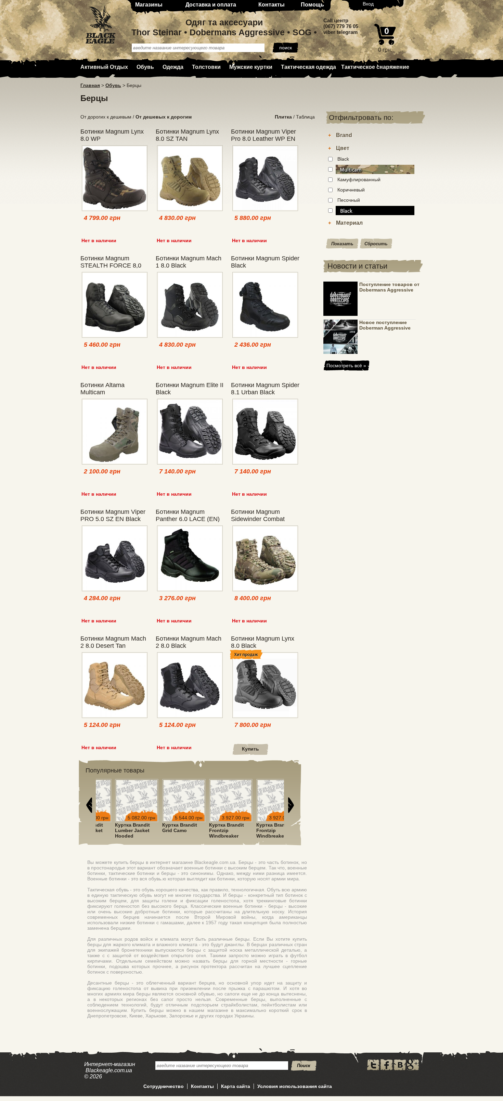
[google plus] (413, 1068)
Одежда (173, 67)
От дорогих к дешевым (105, 117)
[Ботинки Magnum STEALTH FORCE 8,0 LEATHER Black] (114, 305)
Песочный (348, 200)
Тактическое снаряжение (375, 67)
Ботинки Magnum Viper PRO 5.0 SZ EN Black (112, 515)
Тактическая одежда (308, 67)
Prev (89, 805)
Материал (349, 223)
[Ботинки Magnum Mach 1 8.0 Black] (189, 305)
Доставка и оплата (210, 5)
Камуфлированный (359, 179)
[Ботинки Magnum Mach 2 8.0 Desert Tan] (114, 686)
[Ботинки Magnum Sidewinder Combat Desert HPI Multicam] (265, 559)
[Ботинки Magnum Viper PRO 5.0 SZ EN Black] (114, 559)
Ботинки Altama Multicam (102, 389)
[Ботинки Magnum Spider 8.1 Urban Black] (265, 432)
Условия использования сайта (294, 1086)
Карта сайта (235, 1086)
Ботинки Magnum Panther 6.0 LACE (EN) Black (188, 519)
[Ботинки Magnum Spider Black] (265, 305)
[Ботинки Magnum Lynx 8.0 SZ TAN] (189, 179)
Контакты (271, 5)
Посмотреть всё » (346, 365)
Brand (344, 135)
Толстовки (206, 67)
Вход (368, 4)
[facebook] (386, 1068)
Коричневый (351, 190)
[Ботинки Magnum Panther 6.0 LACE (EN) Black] (189, 559)
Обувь (145, 67)
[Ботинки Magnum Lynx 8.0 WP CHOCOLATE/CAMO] (114, 179)
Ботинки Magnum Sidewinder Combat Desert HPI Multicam (259, 519)
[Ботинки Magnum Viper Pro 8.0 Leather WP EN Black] (265, 179)
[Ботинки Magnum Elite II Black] (189, 432)
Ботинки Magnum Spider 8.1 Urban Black (265, 389)
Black (343, 159)
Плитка (283, 117)
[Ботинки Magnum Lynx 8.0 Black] (265, 686)
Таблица (305, 117)
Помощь (312, 5)
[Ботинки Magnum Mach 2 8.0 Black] (189, 686)
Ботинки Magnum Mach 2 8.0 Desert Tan (113, 642)
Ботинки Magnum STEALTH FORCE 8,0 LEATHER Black (110, 265)
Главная (90, 85)
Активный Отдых (104, 67)
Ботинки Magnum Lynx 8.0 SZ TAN (187, 135)
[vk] (400, 1068)
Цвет (342, 148)
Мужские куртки (250, 67)
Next (290, 805)
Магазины (149, 5)
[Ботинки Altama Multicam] (114, 432)
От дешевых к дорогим (164, 117)
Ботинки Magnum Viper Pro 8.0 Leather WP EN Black (263, 138)
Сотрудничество (163, 1086)
